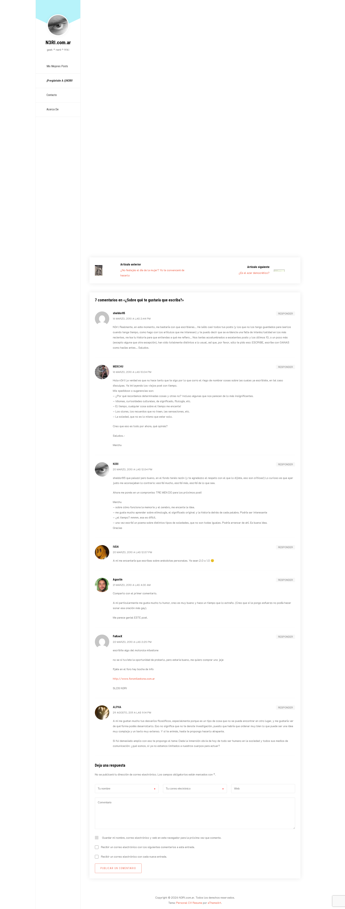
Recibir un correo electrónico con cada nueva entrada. (134, 856)
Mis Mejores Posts (57, 66)
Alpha (117, 707)
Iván (116, 546)
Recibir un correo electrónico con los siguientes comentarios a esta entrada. (148, 847)
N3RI (105, 168)
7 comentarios (217, 168)
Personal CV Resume (189, 903)
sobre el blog (189, 168)
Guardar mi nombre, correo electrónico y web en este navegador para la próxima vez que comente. (161, 837)
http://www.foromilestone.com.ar (134, 678)
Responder (285, 313)
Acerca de (53, 109)
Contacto (52, 95)
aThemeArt (214, 903)
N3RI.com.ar (58, 42)
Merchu (118, 366)
